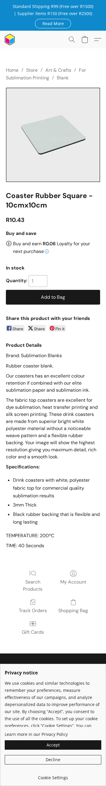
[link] (53, 775)
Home (12, 70)
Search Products (32, 585)
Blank (63, 78)
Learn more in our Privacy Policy (36, 734)
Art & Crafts (58, 70)
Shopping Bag (73, 610)
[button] (53, 23)
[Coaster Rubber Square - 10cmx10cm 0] (53, 135)
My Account (73, 582)
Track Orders (33, 610)
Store (32, 70)
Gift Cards (33, 632)
